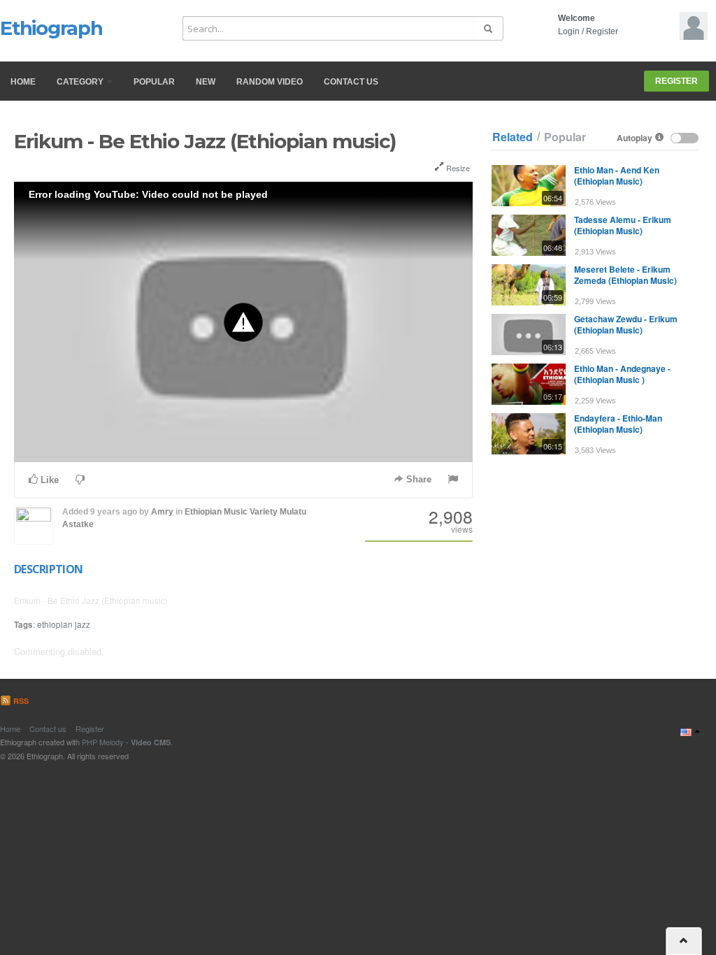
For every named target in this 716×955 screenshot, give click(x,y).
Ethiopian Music (216, 512)
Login (569, 31)
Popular (154, 82)
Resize (457, 167)
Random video (269, 82)
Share (417, 479)
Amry (162, 512)
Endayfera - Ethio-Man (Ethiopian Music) (618, 424)
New (205, 82)
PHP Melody (103, 741)
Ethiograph (51, 28)
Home (23, 82)
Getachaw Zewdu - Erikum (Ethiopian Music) (626, 324)
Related (512, 137)
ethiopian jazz (63, 624)
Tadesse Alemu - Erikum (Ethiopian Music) (622, 225)
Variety (264, 512)
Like (48, 480)
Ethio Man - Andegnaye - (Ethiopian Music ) (622, 374)
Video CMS (151, 742)
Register (602, 31)
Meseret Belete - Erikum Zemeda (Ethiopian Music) (625, 275)
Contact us (351, 82)
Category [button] (81, 82)
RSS (20, 701)
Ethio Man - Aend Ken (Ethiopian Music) (616, 175)
